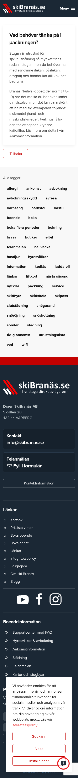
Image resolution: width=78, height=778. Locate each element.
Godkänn (39, 736)
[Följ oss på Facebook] (39, 599)
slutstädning (17, 305)
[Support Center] (63, 763)
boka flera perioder (23, 227)
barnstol (38, 208)
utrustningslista (52, 335)
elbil (49, 237)
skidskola (38, 296)
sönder (13, 325)
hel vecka (42, 247)
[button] (67, 8)
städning (34, 325)
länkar (12, 276)
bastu (58, 208)
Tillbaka (16, 153)
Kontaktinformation (39, 483)
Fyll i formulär (27, 465)
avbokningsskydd (22, 198)
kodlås (40, 266)
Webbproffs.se (46, 772)
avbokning (58, 188)
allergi (12, 188)
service (58, 286)
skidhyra (14, 296)
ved (10, 344)
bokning (55, 227)
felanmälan (16, 247)
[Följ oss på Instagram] (55, 599)
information (16, 266)
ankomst (33, 188)
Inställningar (39, 760)
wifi (25, 344)
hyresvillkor (38, 256)
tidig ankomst (18, 335)
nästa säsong (57, 276)
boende (13, 217)
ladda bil (62, 266)
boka (32, 217)
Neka (39, 748)
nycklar (13, 286)
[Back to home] (24, 8)
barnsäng (15, 208)
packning (35, 286)
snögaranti (46, 305)
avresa (51, 198)
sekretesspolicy (24, 725)
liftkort (31, 276)
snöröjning (16, 315)
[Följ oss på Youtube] (22, 599)
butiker (31, 237)
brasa (11, 237)
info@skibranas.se (25, 442)
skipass (61, 296)
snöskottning (44, 315)
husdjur (13, 256)
